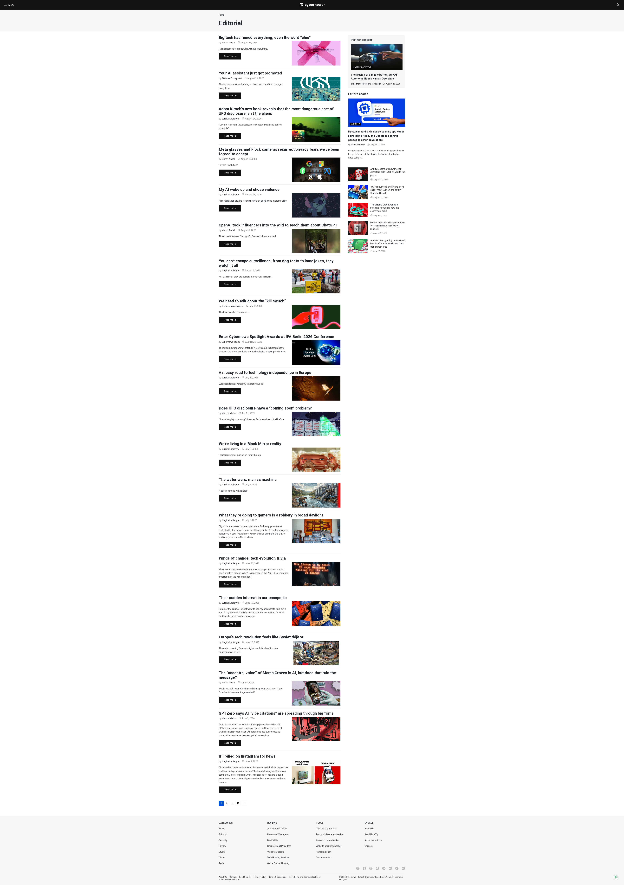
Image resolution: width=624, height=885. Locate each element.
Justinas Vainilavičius (232, 306)
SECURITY (355, 124)
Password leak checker (327, 840)
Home (221, 15)
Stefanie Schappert (232, 78)
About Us (369, 828)
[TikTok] (377, 868)
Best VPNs (272, 840)
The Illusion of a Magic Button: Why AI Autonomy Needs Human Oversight (374, 76)
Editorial (223, 834)
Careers (368, 846)
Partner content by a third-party (367, 84)
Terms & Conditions (277, 877)
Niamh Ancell (228, 42)
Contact (233, 877)
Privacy (222, 846)
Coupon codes (323, 857)
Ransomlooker (323, 852)
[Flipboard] (397, 868)
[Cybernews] (312, 5)
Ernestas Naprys (358, 145)
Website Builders (275, 852)
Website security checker (328, 846)
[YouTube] (390, 868)
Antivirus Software (277, 828)
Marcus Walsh (229, 413)
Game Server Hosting (278, 863)
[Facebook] (364, 868)
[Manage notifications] (615, 877)
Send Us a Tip (371, 834)
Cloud (222, 857)
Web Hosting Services (278, 857)
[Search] (618, 5)
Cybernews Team (231, 342)
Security (223, 840)
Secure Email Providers (279, 846)
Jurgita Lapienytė (230, 118)
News (221, 828)
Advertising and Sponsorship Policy (305, 877)
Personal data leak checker (330, 834)
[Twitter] (358, 868)
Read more (227, 57)
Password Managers (277, 834)
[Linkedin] (384, 868)
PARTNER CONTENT (362, 67)
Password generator (326, 828)
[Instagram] (371, 868)
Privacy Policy (260, 877)
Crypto (222, 852)
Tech (221, 863)
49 (238, 803)
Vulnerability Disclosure (229, 879)
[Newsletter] (403, 868)
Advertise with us (373, 840)
